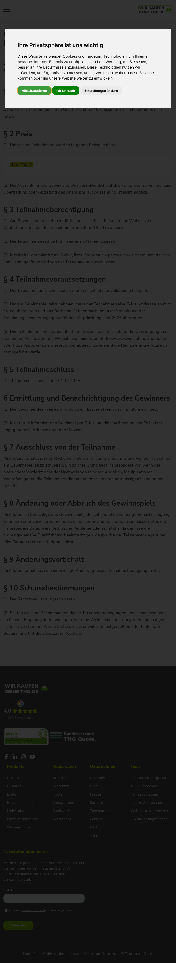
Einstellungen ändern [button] (101, 91)
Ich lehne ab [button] (65, 91)
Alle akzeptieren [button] (34, 91)
